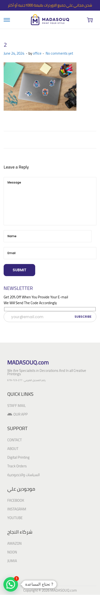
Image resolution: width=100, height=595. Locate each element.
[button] (10, 584)
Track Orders (17, 466)
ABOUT (12, 448)
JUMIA (12, 560)
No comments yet (59, 53)
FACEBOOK (15, 500)
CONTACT (14, 439)
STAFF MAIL (16, 405)
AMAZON (14, 543)
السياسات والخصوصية (23, 474)
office (37, 53)
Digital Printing (18, 457)
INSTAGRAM (16, 509)
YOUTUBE (15, 517)
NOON (12, 552)
